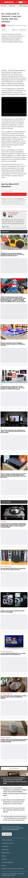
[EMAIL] (12, 216)
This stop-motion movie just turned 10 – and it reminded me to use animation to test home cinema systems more (15, 818)
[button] (26, 2)
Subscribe (20, 2)
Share (5, 29)
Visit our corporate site (12, 829)
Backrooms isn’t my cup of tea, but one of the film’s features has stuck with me (14, 810)
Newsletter (24, 29)
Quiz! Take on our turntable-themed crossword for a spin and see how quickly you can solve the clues (14, 801)
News (3, 25)
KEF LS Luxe (12, 6)
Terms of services (18, 198)
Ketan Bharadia (11, 25)
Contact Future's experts (7, 843)
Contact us (4, 859)
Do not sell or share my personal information (12, 868)
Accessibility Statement (7, 862)
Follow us (16, 29)
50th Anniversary (23, 6)
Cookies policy (5, 849)
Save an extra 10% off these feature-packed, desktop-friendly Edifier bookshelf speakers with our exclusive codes (15, 780)
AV (2, 9)
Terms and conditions (7, 840)
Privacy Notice (20, 199)
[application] (14, 106)
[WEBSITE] (9, 216)
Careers (3, 865)
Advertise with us (6, 852)
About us (4, 856)
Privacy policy (5, 846)
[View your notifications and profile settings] (13, 2)
